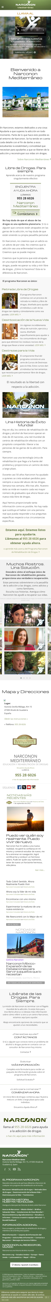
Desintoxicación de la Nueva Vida (25, 319)
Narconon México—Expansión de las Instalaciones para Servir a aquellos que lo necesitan (23, 969)
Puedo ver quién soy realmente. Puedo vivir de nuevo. (25, 838)
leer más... (40, 870)
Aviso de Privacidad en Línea (11, 1276)
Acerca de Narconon (10, 1209)
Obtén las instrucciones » (16, 718)
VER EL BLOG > (13, 924)
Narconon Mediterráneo (21, 802)
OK (46, 1297)
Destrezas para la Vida (18, 350)
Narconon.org (8, 1254)
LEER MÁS (14, 314)
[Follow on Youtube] (29, 787)
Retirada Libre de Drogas (20, 289)
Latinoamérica (16, 1257)
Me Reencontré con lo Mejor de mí (24, 916)
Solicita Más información (23, 1237)
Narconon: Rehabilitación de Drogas (17, 1189)
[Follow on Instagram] (33, 787)
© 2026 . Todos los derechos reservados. (22, 1274)
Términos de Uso (28, 1276)
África (32, 1257)
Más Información (9, 1235)
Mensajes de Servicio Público (25, 1240)
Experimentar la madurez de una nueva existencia (23, 908)
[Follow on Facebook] (19, 787)
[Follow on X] (24, 787)
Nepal (26, 1257)
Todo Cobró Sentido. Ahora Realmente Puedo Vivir (20, 883)
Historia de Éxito (38, 802)
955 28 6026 (20, 724)
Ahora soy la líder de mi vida (21, 891)
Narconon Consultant (13, 887)
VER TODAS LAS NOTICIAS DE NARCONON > (25, 983)
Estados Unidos (22, 1254)
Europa (34, 1254)
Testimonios (28, 1195)
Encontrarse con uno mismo (21, 899)
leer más (5, 1299)
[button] (25, 1266)
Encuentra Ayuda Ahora (25, 768)
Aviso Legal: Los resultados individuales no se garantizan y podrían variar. (22, 1279)
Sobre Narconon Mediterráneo (33, 159)
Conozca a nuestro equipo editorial (27, 1217)
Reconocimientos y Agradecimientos (17, 1215)
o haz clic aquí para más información (25, 779)
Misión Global (27, 1209)
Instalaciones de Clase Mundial (30, 1212)
